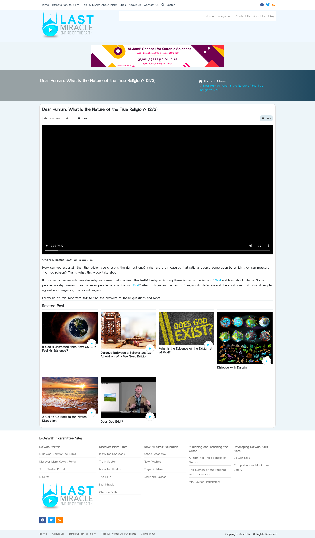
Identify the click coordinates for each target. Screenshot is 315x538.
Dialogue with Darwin (232, 367)
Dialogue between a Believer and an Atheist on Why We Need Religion (126, 354)
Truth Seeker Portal (52, 469)
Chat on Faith (108, 492)
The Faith (105, 476)
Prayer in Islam (153, 469)
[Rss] (274, 4)
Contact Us (151, 4)
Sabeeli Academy (155, 453)
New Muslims (152, 461)
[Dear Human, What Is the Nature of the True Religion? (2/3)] (92, 344)
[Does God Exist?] (128, 397)
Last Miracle (106, 484)
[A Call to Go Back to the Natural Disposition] (70, 394)
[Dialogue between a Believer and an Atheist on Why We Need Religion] (128, 330)
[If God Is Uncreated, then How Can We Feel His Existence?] (70, 327)
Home (45, 4)
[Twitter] (268, 4)
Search (170, 4)
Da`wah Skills (242, 457)
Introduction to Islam (65, 4)
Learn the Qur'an (155, 476)
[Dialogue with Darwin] (245, 338)
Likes (123, 4)
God (218, 280)
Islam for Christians (112, 453)
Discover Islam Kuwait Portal (57, 461)
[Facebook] (262, 4)
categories (223, 16)
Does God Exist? (112, 421)
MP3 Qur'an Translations (205, 481)
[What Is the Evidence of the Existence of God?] (186, 328)
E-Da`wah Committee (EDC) (57, 453)
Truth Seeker (107, 461)
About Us (135, 4)
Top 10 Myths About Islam (99, 4)
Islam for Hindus (110, 469)
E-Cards (44, 476)
